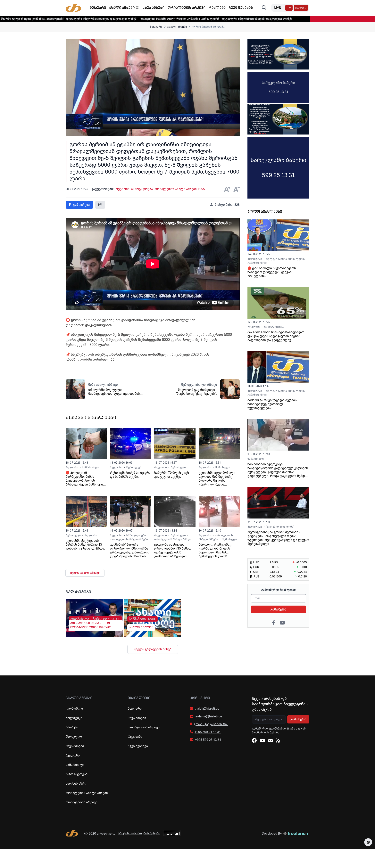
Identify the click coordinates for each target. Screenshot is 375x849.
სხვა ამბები (153, 8)
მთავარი (98, 8)
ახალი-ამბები (177, 26)
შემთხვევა (133, 467)
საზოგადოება (142, 189)
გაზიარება (81, 205)
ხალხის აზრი (76, 783)
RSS (201, 189)
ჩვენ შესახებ (241, 8)
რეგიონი (122, 189)
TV (289, 8)
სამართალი (90, 467)
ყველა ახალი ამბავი (85, 572)
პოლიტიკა (255, 258)
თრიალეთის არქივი (186, 8)
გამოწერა (278, 609)
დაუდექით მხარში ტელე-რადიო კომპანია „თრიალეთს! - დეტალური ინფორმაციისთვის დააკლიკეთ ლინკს (176, 18)
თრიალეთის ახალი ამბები (175, 189)
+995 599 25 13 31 (208, 740)
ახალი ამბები (122, 8)
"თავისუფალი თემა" (280, 526)
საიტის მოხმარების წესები (139, 833)
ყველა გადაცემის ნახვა (152, 649)
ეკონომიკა (74, 708)
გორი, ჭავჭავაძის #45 (211, 724)
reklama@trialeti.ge (208, 716)
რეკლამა (217, 8)
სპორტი (72, 727)
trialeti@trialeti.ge (207, 708)
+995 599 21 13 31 (208, 732)
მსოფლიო (74, 737)
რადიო (300, 8)
